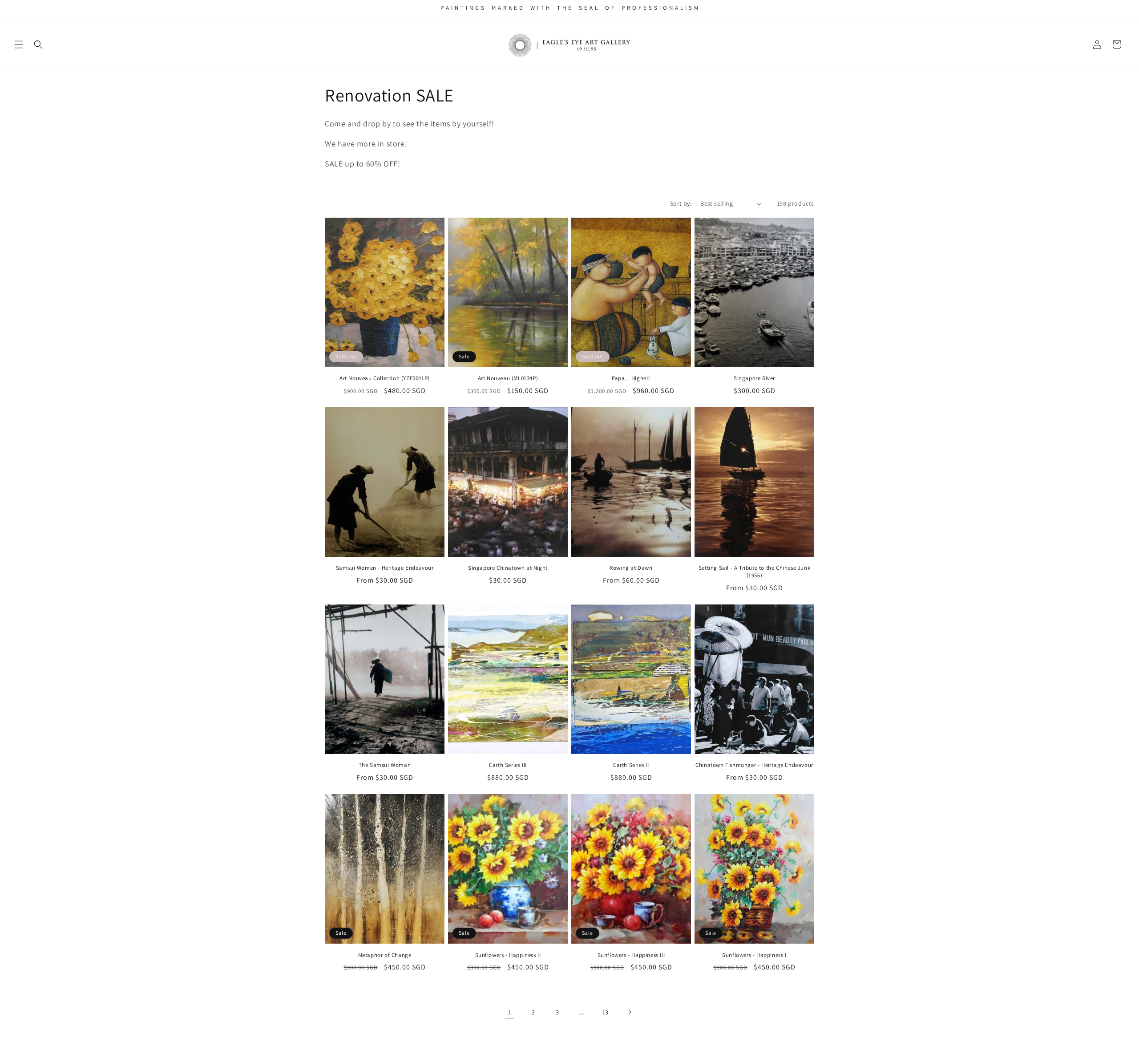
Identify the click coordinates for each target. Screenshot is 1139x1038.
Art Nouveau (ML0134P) (508, 378)
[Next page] (629, 1012)
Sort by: (680, 203)
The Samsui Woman (385, 765)
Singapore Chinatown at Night (508, 568)
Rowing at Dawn (631, 568)
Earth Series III (508, 765)
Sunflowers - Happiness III (631, 955)
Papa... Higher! (631, 378)
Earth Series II (631, 765)
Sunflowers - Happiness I (754, 955)
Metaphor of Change (385, 955)
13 (605, 1012)
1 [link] (509, 1012)
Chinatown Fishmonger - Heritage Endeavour (754, 765)
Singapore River (754, 378)
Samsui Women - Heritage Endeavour (385, 568)
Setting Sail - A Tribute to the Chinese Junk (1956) (754, 571)
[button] (18, 44)
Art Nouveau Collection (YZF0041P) (384, 378)
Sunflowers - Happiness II (508, 955)
